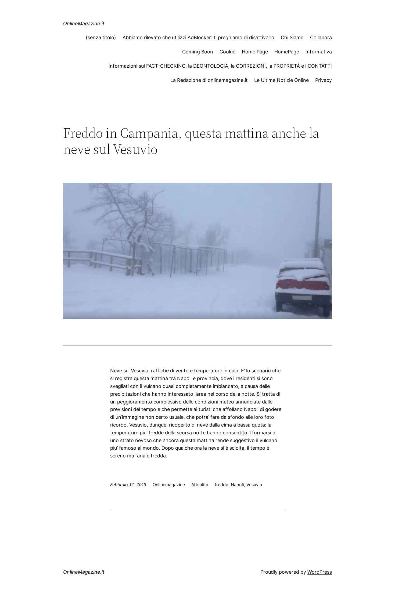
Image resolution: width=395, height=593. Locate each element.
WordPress (319, 572)
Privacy (323, 80)
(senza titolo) (101, 37)
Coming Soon (197, 51)
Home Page (255, 51)
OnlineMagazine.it (84, 23)
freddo (221, 484)
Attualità (199, 484)
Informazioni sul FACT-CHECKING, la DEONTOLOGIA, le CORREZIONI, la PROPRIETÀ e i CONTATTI (220, 66)
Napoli (237, 484)
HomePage (286, 51)
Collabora (321, 37)
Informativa (319, 51)
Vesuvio (254, 484)
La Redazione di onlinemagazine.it (209, 80)
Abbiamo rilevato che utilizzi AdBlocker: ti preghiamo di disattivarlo (198, 37)
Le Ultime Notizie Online (281, 80)
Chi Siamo (292, 37)
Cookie (227, 51)
